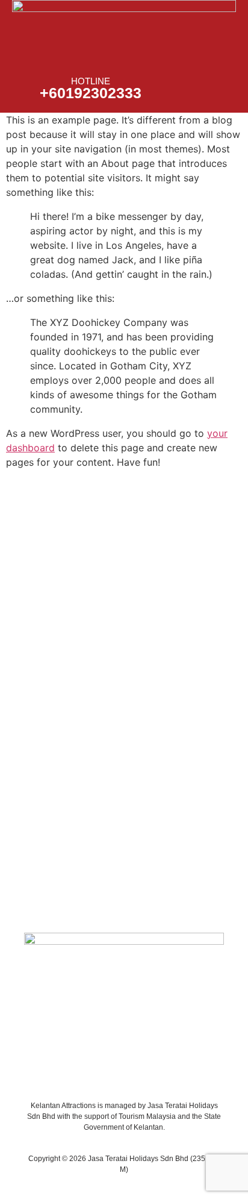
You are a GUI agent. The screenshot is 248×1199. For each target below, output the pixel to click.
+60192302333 (90, 92)
